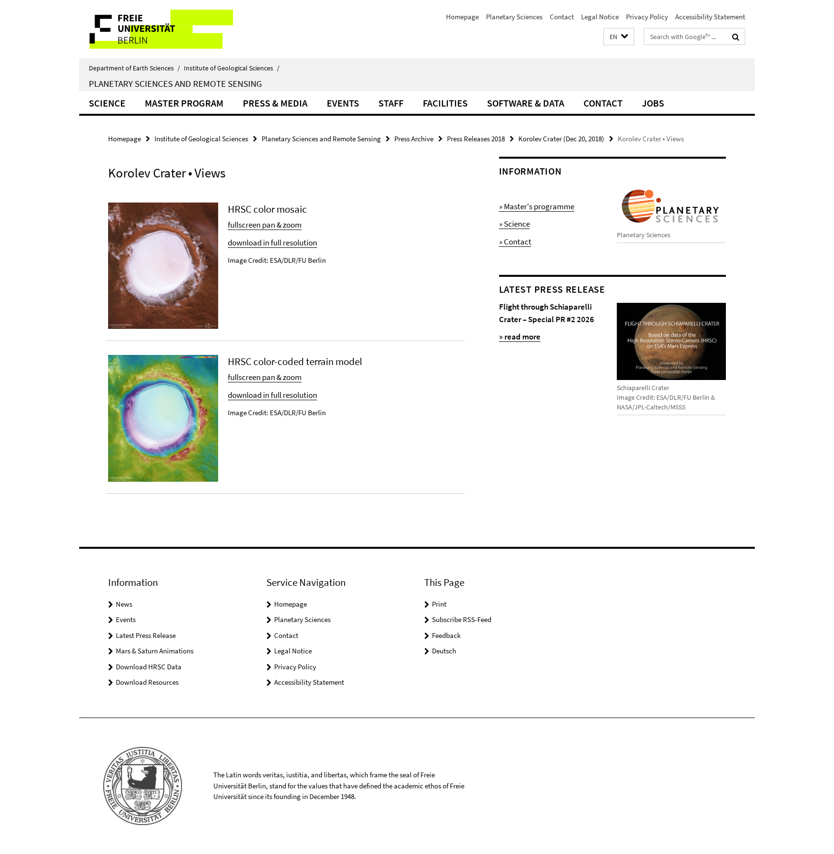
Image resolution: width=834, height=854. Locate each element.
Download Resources (147, 682)
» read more (520, 336)
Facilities (445, 103)
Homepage (462, 16)
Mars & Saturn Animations (155, 650)
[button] (618, 37)
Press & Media (275, 103)
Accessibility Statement (710, 16)
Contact (562, 16)
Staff (390, 103)
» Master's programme (536, 206)
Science (107, 103)
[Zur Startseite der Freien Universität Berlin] (160, 29)
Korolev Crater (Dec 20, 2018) (561, 138)
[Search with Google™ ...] (736, 36)
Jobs (653, 103)
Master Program (184, 103)
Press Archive (413, 138)
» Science (514, 223)
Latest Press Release (146, 635)
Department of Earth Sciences (134, 68)
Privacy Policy (647, 16)
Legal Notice (600, 16)
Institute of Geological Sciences (231, 68)
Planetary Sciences (514, 16)
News (124, 604)
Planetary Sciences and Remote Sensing (175, 83)
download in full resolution (272, 242)
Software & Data (525, 103)
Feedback (446, 635)
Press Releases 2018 (476, 138)
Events (343, 103)
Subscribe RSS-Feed (461, 619)
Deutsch (444, 650)
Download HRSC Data (148, 666)
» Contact (515, 241)
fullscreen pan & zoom (265, 224)
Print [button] (439, 604)
